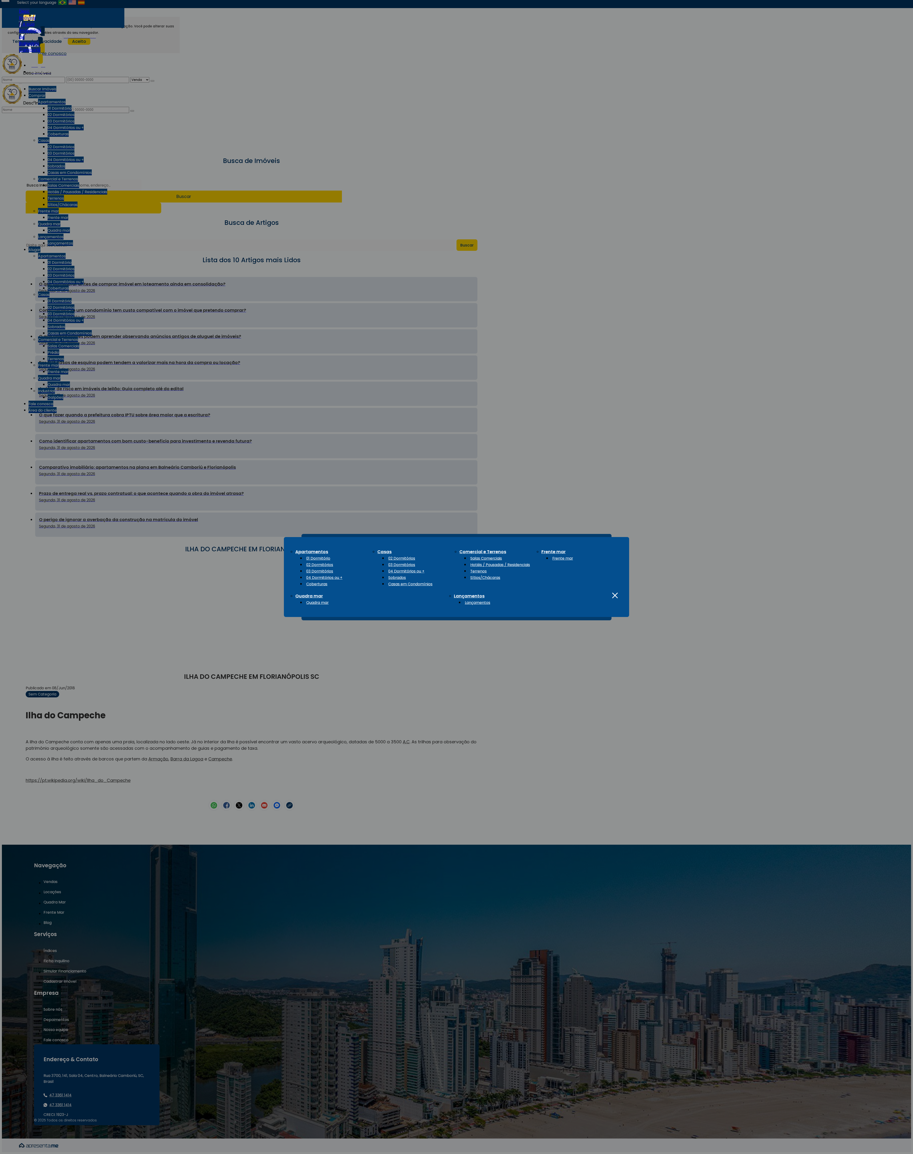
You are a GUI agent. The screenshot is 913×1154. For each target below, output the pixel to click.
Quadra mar (309, 596)
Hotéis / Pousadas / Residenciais (500, 564)
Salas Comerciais (486, 558)
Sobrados (397, 577)
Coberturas (316, 584)
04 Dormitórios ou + (324, 577)
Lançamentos (469, 596)
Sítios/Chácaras (485, 577)
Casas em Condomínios (410, 584)
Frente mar (553, 552)
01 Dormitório (318, 558)
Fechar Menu (615, 595)
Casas (384, 552)
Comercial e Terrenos (482, 552)
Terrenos (478, 571)
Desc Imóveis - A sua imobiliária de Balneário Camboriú (30, 30)
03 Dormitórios (319, 571)
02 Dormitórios (319, 564)
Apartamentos (311, 552)
